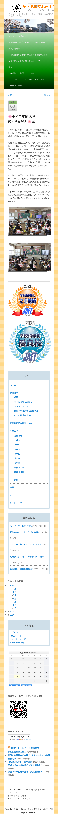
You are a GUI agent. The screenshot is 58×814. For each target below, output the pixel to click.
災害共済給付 (14, 48)
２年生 (17, 444)
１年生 (17, 440)
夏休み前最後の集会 (17, 751)
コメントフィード (18, 639)
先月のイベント (14, 685)
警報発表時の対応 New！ (20, 42)
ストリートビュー (22, 406)
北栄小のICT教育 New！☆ (36, 79)
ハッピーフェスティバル (21, 525)
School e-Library (15, 85)
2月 (14, 604)
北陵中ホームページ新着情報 (25, 747)
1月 (14, 608)
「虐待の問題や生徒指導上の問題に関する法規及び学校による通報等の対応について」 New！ (28, 60)
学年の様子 (40, 42)
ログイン (14, 632)
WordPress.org (17, 642)
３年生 (17, 449)
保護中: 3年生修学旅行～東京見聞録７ (25, 771)
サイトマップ (14, 79)
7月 (14, 588)
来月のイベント (26, 685)
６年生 (17, 462)
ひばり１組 (19, 467)
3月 (14, 601)
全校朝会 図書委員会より (22, 568)
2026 (12, 585)
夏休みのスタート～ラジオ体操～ (25, 532)
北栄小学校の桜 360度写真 (26, 410)
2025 (12, 611)
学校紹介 (22, 36)
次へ (47, 94)
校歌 (16, 397)
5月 (14, 595)
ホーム (11, 36)
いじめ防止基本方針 (23, 415)
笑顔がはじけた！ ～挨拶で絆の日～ (27, 556)
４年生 (17, 453)
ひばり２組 (19, 471)
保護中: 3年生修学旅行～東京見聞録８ (25, 765)
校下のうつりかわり (23, 401)
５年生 (17, 458)
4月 (14, 598)
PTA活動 (12, 73)
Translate (27, 739)
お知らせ (18, 435)
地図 (22, 73)
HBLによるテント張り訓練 (20, 761)
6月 (14, 591)
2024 (12, 614)
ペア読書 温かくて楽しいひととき (26, 544)
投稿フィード (16, 635)
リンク (31, 73)
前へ (11, 94)
